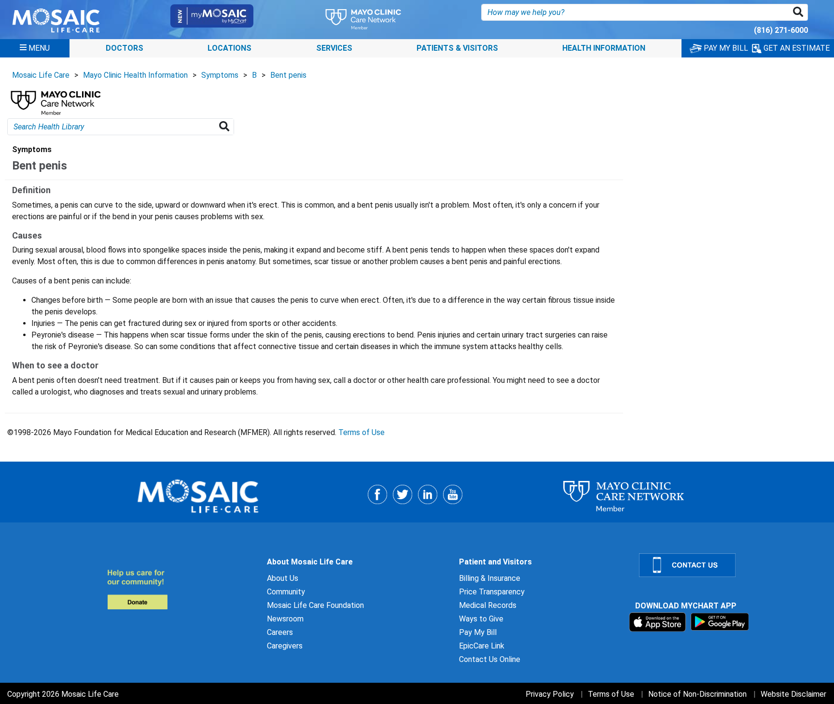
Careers (280, 632)
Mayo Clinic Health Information (135, 75)
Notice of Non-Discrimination (697, 694)
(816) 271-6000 (781, 30)
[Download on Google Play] (720, 621)
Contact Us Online (489, 659)
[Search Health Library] (226, 127)
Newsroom (285, 618)
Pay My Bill (478, 632)
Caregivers (285, 645)
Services (334, 48)
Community (286, 591)
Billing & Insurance (489, 578)
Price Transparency (492, 591)
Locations (229, 48)
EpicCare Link (481, 645)
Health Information (603, 48)
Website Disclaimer (793, 694)
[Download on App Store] (658, 621)
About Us (282, 578)
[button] (799, 12)
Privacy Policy (550, 694)
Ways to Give (481, 618)
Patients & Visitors (457, 48)
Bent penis (288, 75)
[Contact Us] (730, 565)
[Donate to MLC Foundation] (181, 589)
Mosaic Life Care (41, 75)
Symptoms (219, 75)
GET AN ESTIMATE (796, 48)
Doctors (124, 48)
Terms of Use (361, 432)
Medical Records (487, 605)
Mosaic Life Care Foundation (315, 605)
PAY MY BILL (725, 48)
